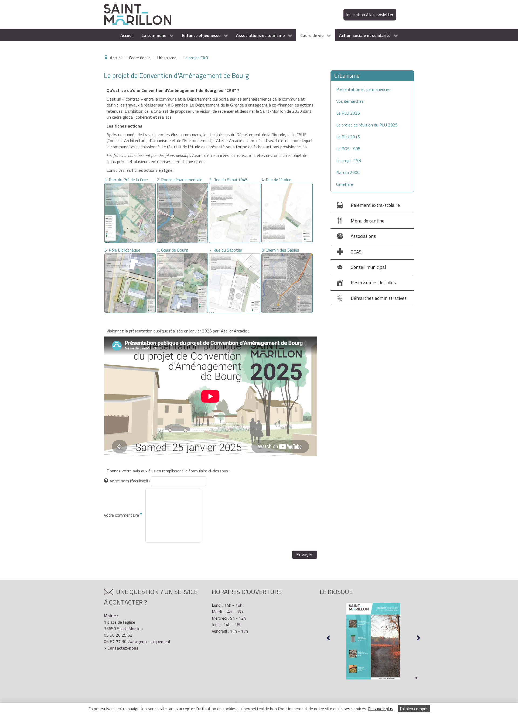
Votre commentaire (122, 515)
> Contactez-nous (121, 648)
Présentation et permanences (363, 89)
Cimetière (344, 184)
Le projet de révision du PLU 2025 (367, 125)
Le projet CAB (348, 160)
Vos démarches (350, 101)
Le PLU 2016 (348, 136)
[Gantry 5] (137, 14)
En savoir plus (380, 708)
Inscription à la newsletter (369, 14)
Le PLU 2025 (348, 113)
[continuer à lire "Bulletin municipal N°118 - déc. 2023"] (373, 641)
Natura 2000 (348, 172)
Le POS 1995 (348, 148)
